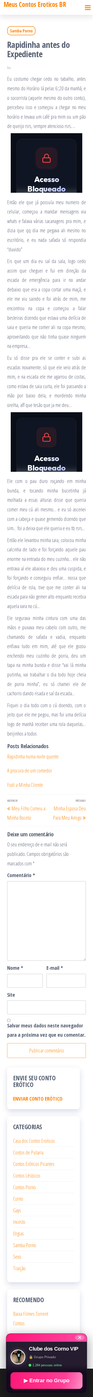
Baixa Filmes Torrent (30, 1313)
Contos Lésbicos (26, 1175)
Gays (17, 1210)
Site (11, 994)
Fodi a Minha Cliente (25, 784)
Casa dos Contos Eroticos (34, 1140)
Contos (19, 1323)
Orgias (18, 1233)
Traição (19, 1268)
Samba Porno (21, 31)
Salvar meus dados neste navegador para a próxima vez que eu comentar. (46, 1030)
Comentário (21, 875)
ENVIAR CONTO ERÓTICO (37, 1098)
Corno (18, 1198)
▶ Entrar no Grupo (46, 1380)
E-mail (54, 967)
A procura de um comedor (29, 770)
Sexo (17, 1256)
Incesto (19, 1221)
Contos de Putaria (28, 1152)
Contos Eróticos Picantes (33, 1163)
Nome (15, 967)
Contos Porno (24, 1187)
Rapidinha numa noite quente (33, 756)
